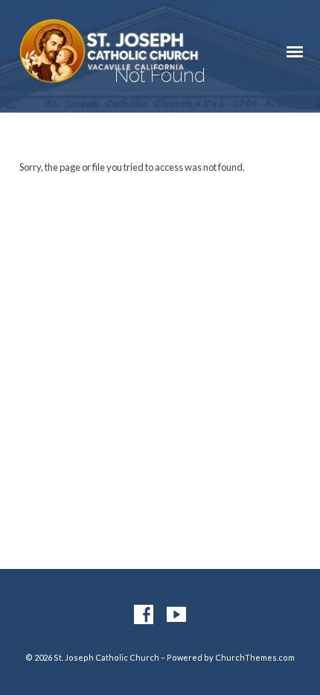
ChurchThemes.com (255, 657)
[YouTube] (176, 615)
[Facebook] (143, 615)
